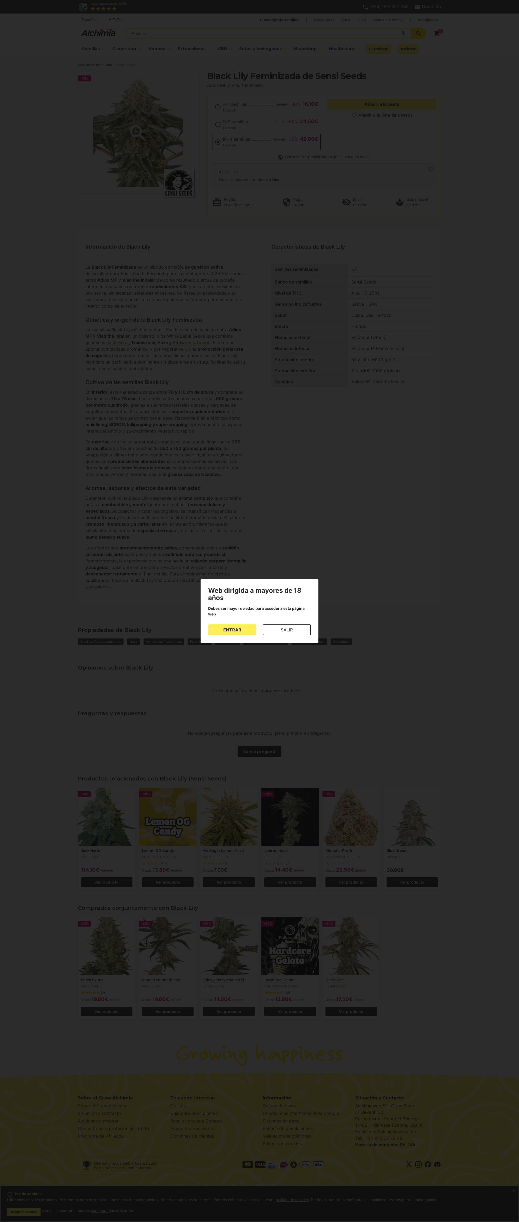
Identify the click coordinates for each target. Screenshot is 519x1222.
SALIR (287, 630)
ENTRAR (232, 630)
